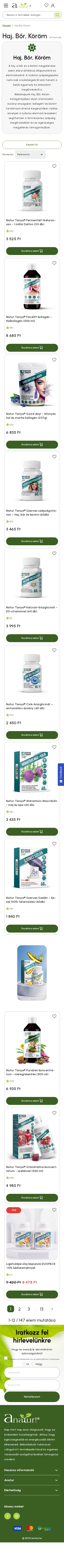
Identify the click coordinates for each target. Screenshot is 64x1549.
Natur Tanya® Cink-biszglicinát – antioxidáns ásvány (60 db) (29, 706)
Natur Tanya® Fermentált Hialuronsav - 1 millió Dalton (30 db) (31, 222)
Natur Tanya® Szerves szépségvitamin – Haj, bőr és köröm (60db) (31, 512)
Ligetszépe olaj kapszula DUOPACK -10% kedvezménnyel (31, 1266)
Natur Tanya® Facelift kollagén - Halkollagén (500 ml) (29, 319)
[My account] (53, 6)
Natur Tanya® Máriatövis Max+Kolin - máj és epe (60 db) (31, 803)
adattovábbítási (42, 1359)
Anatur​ (9, 1480)
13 (41, 1309)
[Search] (57, 15)
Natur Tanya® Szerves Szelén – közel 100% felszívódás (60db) (31, 900)
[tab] (32, 1470)
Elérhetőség (12, 1490)
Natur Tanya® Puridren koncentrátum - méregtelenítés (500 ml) (30, 1072)
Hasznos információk (19, 1470)
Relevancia (30, 154)
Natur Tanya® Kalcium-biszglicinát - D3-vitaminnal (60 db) (31, 609)
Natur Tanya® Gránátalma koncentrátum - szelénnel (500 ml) (31, 1169)
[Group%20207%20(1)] (7, 1516)
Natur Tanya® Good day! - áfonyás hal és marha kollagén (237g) (31, 416)
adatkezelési (25, 1359)
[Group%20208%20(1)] (16, 1516)
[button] (32, 251)
